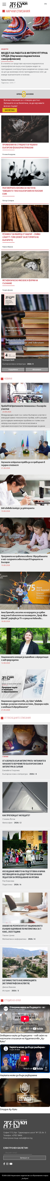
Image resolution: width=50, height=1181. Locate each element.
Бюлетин (10, 110)
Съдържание (13, 370)
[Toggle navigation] (4, 3)
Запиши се (24, 1158)
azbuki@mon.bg (25, 1138)
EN (45, 4)
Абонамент (37, 370)
